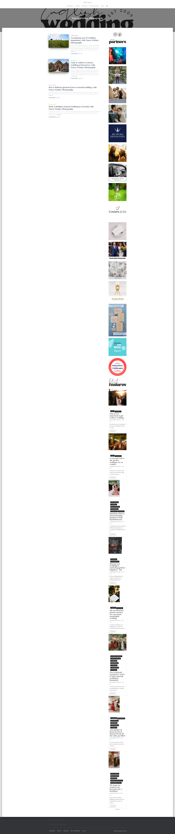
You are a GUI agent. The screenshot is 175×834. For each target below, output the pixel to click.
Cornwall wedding (74, 35)
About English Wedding (94, 5)
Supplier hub (84, 5)
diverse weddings (114, 502)
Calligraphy (113, 607)
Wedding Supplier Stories (116, 782)
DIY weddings (113, 504)
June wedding (113, 660)
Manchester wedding (115, 506)
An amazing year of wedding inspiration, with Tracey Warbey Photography (85, 40)
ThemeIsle (124, 831)
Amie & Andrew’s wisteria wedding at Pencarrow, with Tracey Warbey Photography (83, 65)
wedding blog (73, 60)
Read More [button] (113, 431)
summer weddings (114, 667)
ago (80, 53)
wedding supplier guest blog (116, 780)
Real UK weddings (114, 509)
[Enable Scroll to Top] (172, 831)
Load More (117, 809)
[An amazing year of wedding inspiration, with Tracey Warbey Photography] (59, 41)
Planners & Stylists (114, 776)
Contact (102, 5)
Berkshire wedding (114, 773)
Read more (73, 51)
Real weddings (114, 511)
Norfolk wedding (121, 718)
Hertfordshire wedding (115, 658)
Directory (78, 5)
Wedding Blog (70, 5)
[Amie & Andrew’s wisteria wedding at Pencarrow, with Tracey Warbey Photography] (59, 66)
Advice (112, 411)
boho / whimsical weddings (116, 656)
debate (112, 455)
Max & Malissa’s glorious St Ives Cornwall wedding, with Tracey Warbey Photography (73, 88)
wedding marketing (115, 561)
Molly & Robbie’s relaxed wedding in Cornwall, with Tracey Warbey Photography (71, 107)
